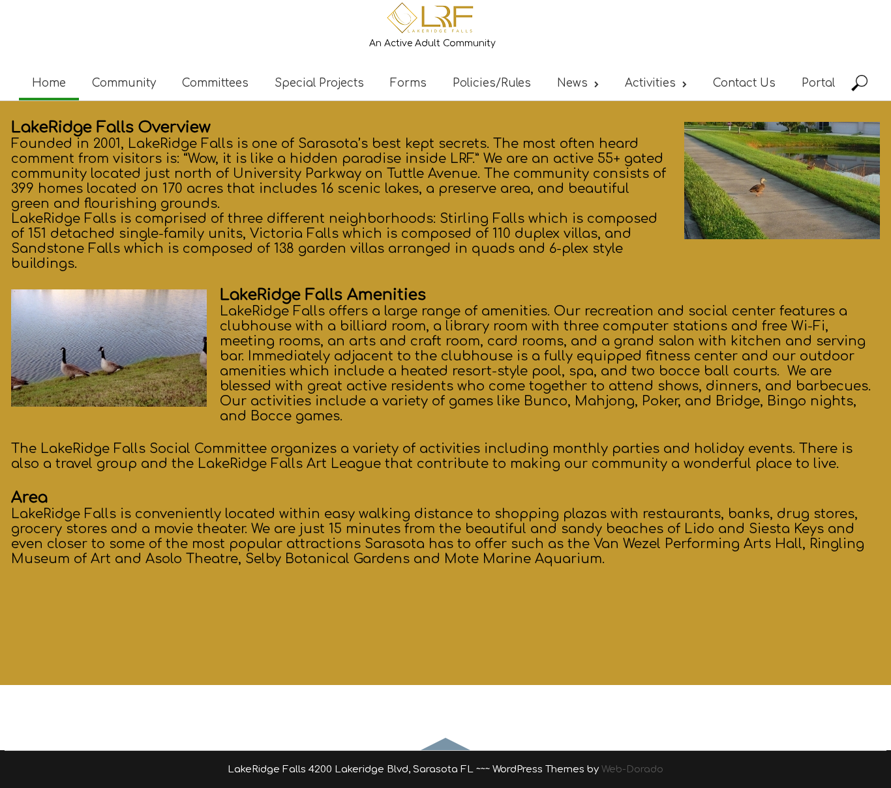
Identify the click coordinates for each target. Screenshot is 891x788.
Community (124, 83)
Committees (215, 83)
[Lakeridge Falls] (432, 32)
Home (49, 83)
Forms (408, 83)
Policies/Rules (492, 83)
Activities (650, 83)
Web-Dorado (632, 769)
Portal (818, 83)
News (572, 83)
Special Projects (319, 83)
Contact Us (744, 83)
